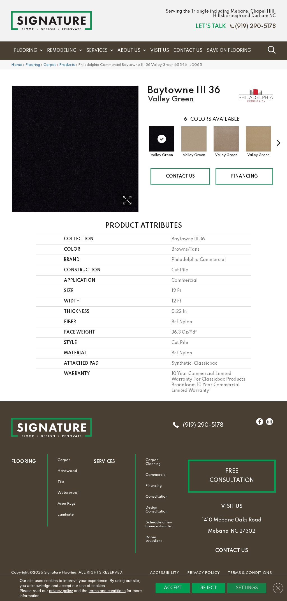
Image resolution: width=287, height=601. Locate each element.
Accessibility (164, 573)
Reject (208, 588)
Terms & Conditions (250, 573)
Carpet (49, 65)
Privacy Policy (203, 573)
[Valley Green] (162, 139)
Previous (145, 134)
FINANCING (244, 176)
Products (67, 65)
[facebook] (259, 422)
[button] (232, 476)
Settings (247, 588)
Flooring (33, 65)
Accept (172, 588)
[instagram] (269, 422)
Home (16, 65)
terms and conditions (107, 590)
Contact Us (180, 176)
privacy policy (61, 590)
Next (278, 134)
